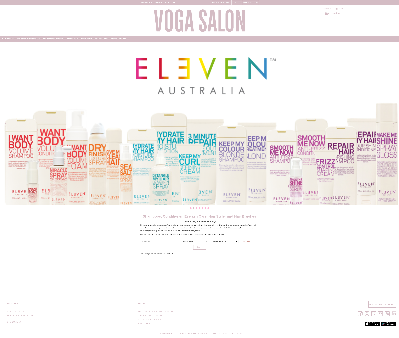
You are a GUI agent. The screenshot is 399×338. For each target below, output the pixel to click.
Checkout (159, 2)
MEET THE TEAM (86, 39)
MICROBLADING (72, 39)
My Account (170, 2)
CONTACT (237, 2)
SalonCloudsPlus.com (229, 333)
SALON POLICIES (250, 2)
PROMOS (122, 39)
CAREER (114, 39)
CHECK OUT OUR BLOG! (382, 304)
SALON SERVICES (8, 39)
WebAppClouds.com (201, 333)
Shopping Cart (147, 2)
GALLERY (98, 39)
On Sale (246, 241)
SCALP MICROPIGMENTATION (53, 39)
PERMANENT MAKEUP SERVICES (28, 39)
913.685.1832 (14, 322)
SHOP (106, 39)
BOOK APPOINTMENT (221, 2)
